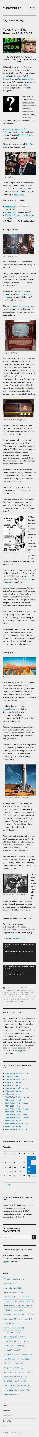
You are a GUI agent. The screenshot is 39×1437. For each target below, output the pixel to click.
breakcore (25, 1297)
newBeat (9, 1359)
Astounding (9, 990)
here (5, 1261)
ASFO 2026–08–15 (13, 1082)
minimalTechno (12, 1350)
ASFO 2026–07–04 (13, 1112)
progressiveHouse (13, 1368)
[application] (19, 952)
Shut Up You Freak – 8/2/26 (16, 1088)
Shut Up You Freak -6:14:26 (16, 1124)
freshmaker (10, 1319)
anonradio (30, 988)
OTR (21, 992)
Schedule (7, 1416)
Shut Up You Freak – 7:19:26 (17, 1097)
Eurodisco (9, 1315)
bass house (10, 1297)
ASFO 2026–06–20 (13, 1121)
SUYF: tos (20, 1381)
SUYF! (8, 1381)
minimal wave (11, 1354)
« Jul (9, 1185)
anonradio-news (12, 1288)
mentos (9, 1346)
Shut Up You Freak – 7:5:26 (16, 1109)
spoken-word (26, 1372)
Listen (5, 1405)
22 (29, 1171)
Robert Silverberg (9, 994)
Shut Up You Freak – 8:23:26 (17, 1073)
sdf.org (18, 1051)
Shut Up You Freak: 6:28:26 (16, 1115)
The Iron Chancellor (26, 997)
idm (19, 1332)
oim (7, 1363)
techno (24, 1390)
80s (7, 1279)
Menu (32, 8)
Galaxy (9, 582)
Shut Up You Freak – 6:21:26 (17, 1118)
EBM (8, 1310)
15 (29, 1167)
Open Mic (7, 1421)
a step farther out (13, 1292)
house (8, 1332)
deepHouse (26, 1301)
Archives (6, 1411)
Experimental (25, 1315)
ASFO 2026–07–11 (12, 1106)
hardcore (9, 1323)
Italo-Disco (10, 1337)
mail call (24, 1341)
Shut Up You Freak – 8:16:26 (17, 1079)
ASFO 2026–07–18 (13, 1100)
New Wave (23, 1359)
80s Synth (18, 1279)
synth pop (10, 1386)
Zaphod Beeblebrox (23, 135)
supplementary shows (15, 1377)
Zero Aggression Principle (15, 1001)
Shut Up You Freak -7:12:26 (16, 1103)
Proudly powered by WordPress (25, 1433)
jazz (21, 1337)
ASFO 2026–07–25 (13, 1094)
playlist (17, 1363)
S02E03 (18, 994)
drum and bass (12, 1306)
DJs (4, 1426)
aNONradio (10, 1284)
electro (18, 1310)
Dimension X (18, 990)
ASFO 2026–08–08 (13, 1085)
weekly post (11, 1394)
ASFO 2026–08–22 (13, 1076)
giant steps (25, 1319)
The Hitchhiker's (13, 997)
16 (34, 1167)
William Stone (11, 988)
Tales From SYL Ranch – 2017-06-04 (17, 31)
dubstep (27, 1306)
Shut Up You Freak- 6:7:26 (16, 1130)
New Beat (26, 1354)
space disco (10, 1372)
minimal (21, 1346)
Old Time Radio (14, 992)
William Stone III (22, 999)
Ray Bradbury (28, 992)
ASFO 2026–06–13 (13, 1127)
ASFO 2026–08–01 (13, 1091)
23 (34, 1171)
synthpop (24, 1386)
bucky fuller (10, 1301)
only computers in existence (18, 306)
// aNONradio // (12, 7)
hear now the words (14, 1328)
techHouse (10, 1390)
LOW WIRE (10, 1341)
